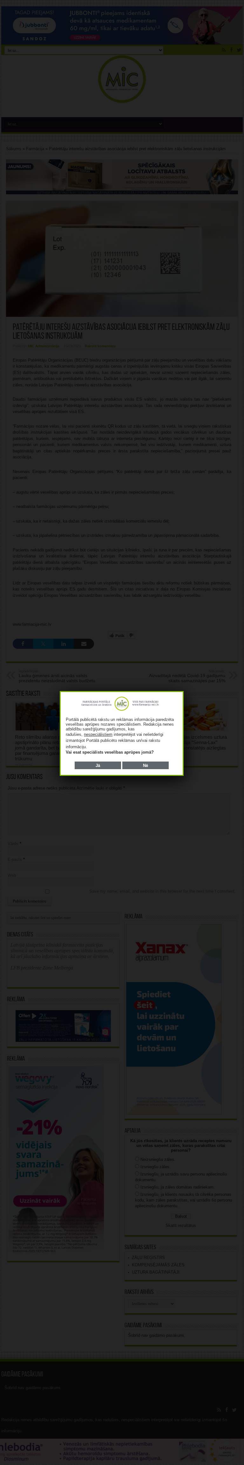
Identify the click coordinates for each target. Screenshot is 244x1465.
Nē (145, 765)
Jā (98, 765)
